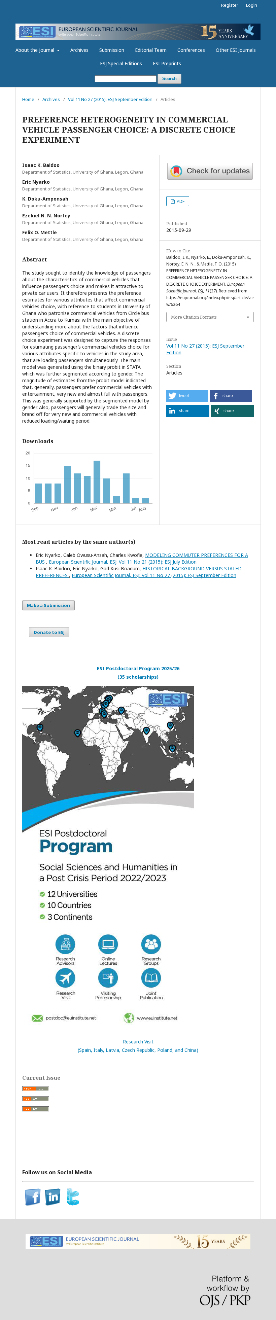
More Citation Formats (194, 317)
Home (28, 99)
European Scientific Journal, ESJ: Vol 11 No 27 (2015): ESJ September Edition (154, 575)
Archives (79, 50)
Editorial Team (151, 50)
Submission (111, 50)
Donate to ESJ (49, 632)
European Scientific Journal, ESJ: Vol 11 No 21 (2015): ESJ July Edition (123, 562)
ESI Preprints (167, 63)
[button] (187, 396)
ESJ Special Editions (121, 63)
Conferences (191, 50)
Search (169, 78)
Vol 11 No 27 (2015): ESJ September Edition (110, 99)
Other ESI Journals (236, 50)
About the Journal (35, 50)
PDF (180, 201)
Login (251, 5)
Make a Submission (48, 605)
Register (229, 5)
